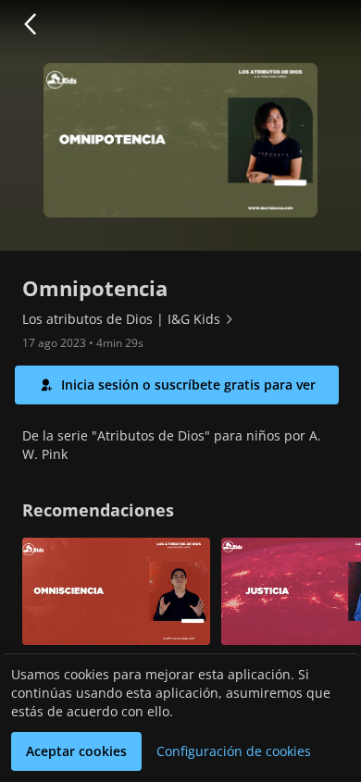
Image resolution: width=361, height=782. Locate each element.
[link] (128, 319)
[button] (29, 24)
